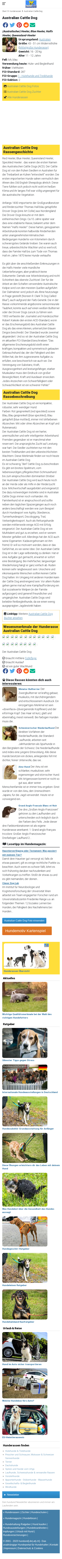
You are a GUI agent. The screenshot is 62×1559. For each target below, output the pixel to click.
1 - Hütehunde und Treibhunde (35, 75)
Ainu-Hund (24, 766)
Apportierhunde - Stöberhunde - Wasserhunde (28, 1479)
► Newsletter (11, 1494)
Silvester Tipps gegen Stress (18, 1060)
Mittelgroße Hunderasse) (34, 47)
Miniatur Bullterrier (29, 689)
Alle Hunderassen (17, 97)
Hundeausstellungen (14, 1528)
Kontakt (54, 1544)
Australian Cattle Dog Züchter (24, 91)
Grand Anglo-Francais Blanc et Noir (38, 805)
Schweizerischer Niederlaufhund (36, 728)
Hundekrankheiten (37, 1528)
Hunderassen (15, 11)
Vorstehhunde (12, 1476)
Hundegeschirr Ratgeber (15, 1248)
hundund (23, 1541)
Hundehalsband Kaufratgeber (18, 1322)
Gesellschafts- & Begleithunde (20, 1483)
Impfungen (8, 1531)
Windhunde (11, 1487)
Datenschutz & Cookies (30, 1548)
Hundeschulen (39, 1512)
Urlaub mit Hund (25, 1531)
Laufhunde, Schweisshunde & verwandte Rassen (30, 1472)
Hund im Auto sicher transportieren (22, 1364)
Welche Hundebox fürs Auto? (18, 1400)
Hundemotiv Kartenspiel (25, 931)
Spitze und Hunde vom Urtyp (19, 1469)
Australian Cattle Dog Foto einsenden (24, 920)
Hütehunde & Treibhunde (18, 1451)
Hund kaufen (39, 1524)
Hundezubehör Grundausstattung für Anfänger (28, 1128)
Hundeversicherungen (15, 1535)
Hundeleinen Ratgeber (14, 1285)
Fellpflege (31, 658)
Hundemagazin (13, 1518)
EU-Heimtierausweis (13, 1437)
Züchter (25, 1512)
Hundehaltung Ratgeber (18, 1524)
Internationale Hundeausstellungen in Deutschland (30, 1092)
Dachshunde (11, 1465)
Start (4, 11)
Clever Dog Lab (10, 883)
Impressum (10, 1548)
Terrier (8, 1461)
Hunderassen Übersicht (17, 971)
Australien (45, 39)
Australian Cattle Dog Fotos (23, 86)
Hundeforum (29, 1518)
